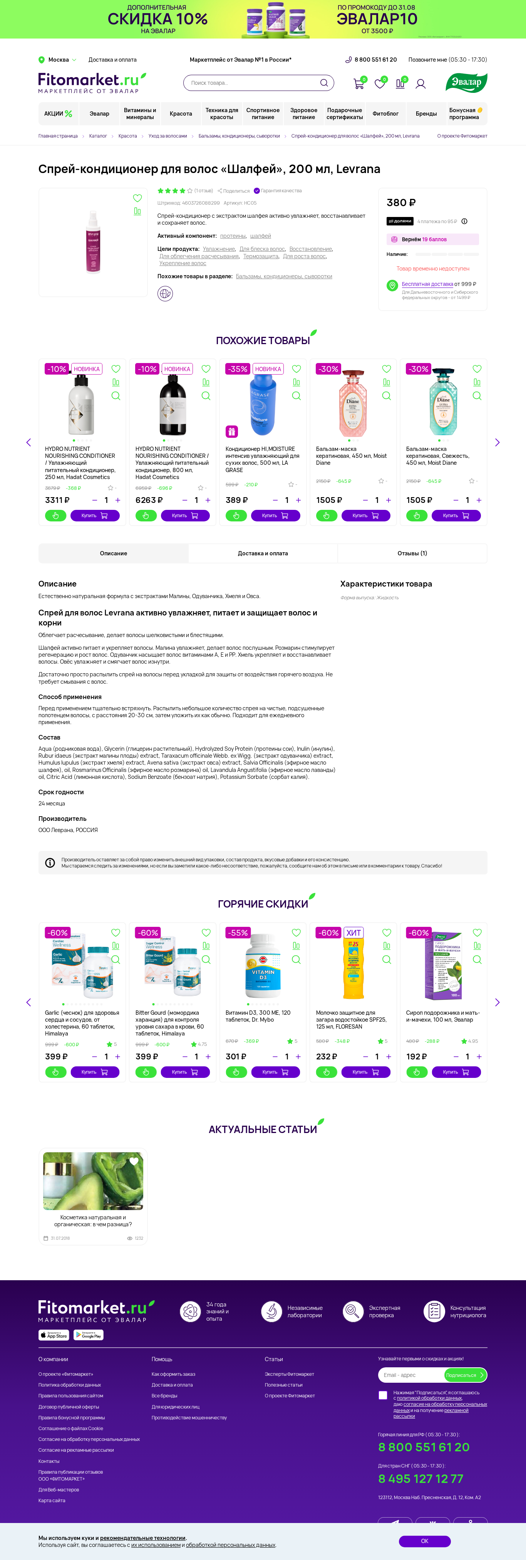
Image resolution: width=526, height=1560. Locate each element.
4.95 (473, 1041)
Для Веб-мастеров (59, 1489)
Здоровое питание (303, 113)
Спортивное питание (263, 113)
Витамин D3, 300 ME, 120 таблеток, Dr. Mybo (258, 1016)
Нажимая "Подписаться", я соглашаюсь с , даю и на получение (440, 1404)
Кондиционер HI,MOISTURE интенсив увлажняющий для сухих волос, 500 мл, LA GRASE (263, 459)
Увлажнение (219, 248)
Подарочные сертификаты (345, 113)
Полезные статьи (284, 1385)
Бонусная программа (464, 113)
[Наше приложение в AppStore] (54, 1335)
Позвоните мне (448, 59)
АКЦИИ (53, 113)
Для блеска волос (262, 248)
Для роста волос (304, 256)
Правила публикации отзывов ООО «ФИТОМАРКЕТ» (71, 1475)
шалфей (260, 235)
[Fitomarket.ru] (92, 82)
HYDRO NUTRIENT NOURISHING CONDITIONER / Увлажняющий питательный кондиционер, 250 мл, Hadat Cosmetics (80, 463)
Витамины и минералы (140, 113)
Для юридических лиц (175, 1407)
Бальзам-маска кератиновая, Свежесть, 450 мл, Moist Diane (438, 455)
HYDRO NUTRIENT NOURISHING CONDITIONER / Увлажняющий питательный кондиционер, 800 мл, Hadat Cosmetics (172, 463)
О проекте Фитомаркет (462, 136)
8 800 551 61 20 (376, 59)
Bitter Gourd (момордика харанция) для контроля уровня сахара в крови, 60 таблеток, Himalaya (170, 1023)
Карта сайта (52, 1500)
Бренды (426, 113)
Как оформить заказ (173, 1374)
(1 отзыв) (203, 190)
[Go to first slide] (497, 1002)
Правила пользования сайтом (71, 1395)
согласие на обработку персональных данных (440, 1407)
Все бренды (164, 1395)
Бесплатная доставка (427, 284)
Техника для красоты (222, 113)
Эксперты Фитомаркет (289, 1374)
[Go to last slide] (29, 442)
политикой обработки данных (429, 1398)
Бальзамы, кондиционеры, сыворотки (284, 276)
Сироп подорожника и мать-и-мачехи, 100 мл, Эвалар (443, 1016)
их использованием (156, 1544)
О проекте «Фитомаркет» (66, 1374)
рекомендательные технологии (143, 1538)
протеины (233, 235)
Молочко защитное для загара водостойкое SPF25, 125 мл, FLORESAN (351, 1019)
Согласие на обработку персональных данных (89, 1439)
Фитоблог (386, 113)
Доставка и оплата (113, 59)
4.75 (202, 1044)
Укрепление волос (182, 263)
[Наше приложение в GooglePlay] (88, 1335)
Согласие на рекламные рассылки (76, 1450)
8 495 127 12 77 (421, 1478)
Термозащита (260, 256)
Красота (181, 113)
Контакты (49, 1461)
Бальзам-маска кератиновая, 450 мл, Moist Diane (351, 455)
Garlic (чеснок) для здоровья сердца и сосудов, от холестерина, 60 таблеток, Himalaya (82, 1023)
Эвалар (99, 113)
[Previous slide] (29, 1002)
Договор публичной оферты (69, 1407)
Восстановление (311, 248)
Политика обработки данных (70, 1385)
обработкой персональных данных (230, 1544)
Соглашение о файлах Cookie (71, 1428)
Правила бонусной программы (72, 1417)
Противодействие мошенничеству (189, 1417)
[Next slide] (497, 442)
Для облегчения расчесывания (199, 256)
